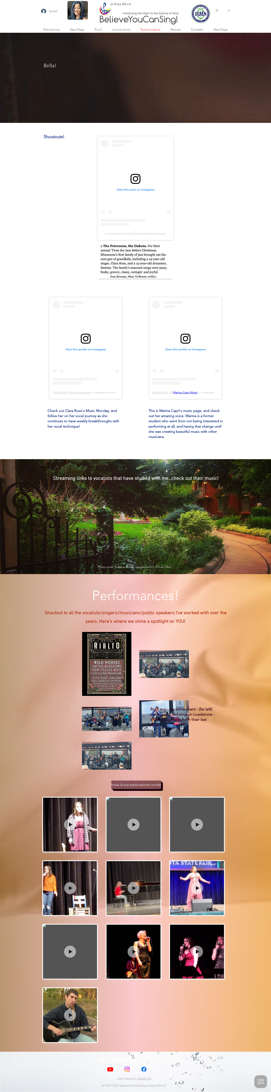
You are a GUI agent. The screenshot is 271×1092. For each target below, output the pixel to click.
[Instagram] (127, 1069)
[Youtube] (110, 1069)
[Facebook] (143, 1069)
